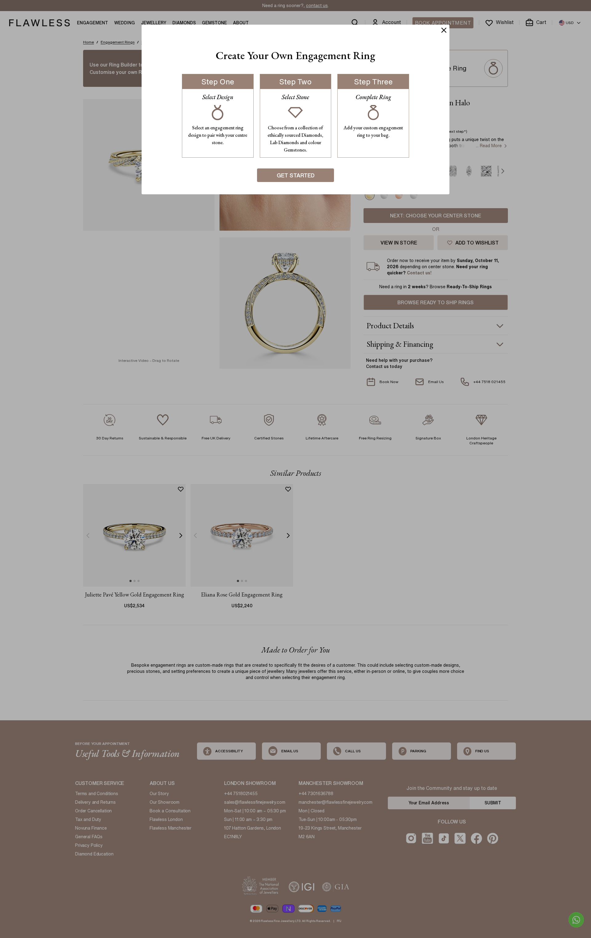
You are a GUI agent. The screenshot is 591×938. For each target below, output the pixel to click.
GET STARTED (296, 175)
